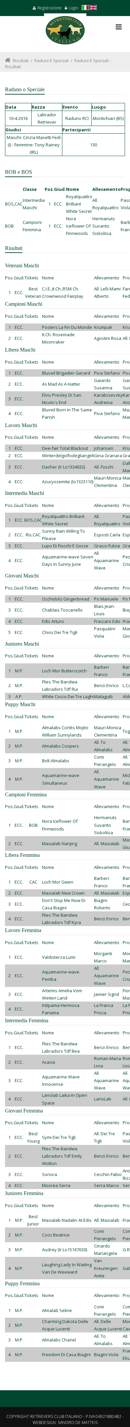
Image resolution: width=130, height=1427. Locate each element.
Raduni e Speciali (51, 60)
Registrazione (49, 8)
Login (73, 8)
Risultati (21, 60)
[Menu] (119, 27)
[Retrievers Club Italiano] (65, 32)
